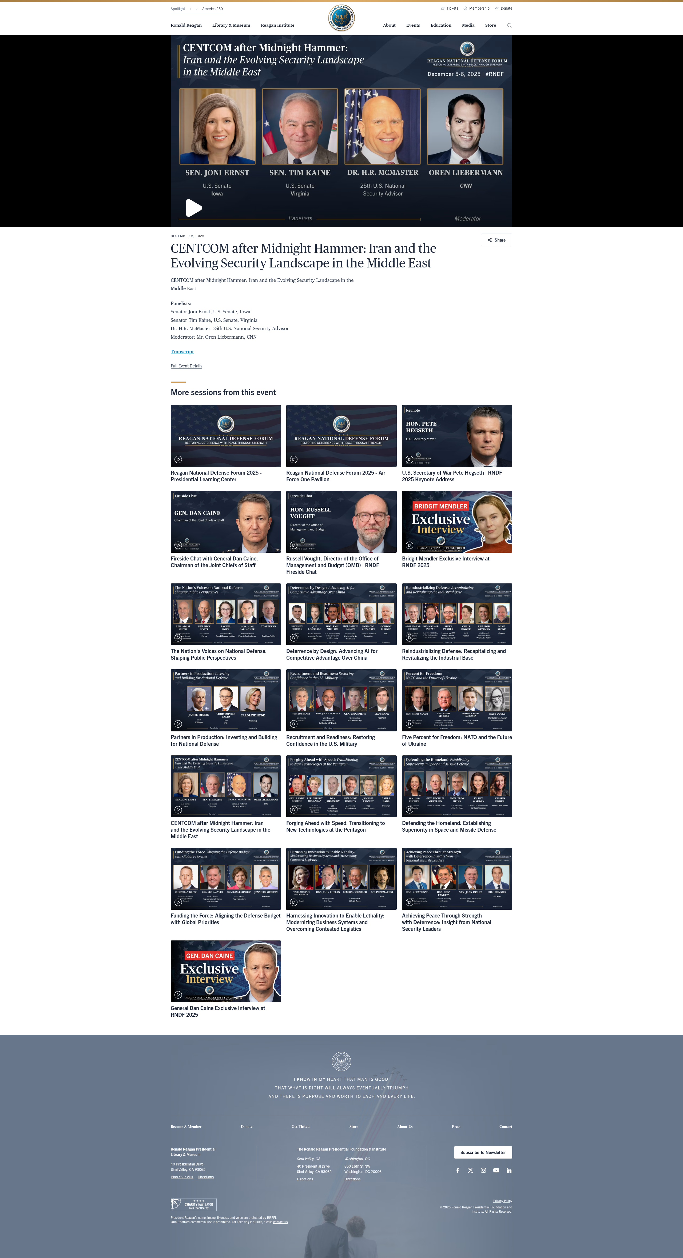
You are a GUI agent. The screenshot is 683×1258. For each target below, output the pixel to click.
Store (490, 25)
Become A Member (186, 1126)
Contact (505, 1126)
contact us (280, 1222)
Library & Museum (231, 25)
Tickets (452, 8)
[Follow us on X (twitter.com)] (470, 1170)
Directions (206, 1176)
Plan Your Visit (182, 1176)
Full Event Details (186, 365)
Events (413, 25)
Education (441, 25)
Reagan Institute (278, 25)
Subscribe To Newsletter (483, 1152)
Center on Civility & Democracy (226, 8)
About (389, 25)
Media (468, 25)
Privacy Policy (502, 1201)
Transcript (182, 351)
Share (500, 239)
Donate (506, 8)
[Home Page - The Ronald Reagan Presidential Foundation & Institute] (341, 18)
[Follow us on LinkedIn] (509, 1170)
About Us (404, 1126)
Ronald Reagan (186, 25)
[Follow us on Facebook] (458, 1170)
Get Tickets (301, 1126)
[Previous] (190, 9)
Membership (479, 8)
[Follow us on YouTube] (496, 1170)
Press (456, 1126)
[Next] (197, 9)
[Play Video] (341, 131)
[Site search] (509, 25)
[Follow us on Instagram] (483, 1170)
